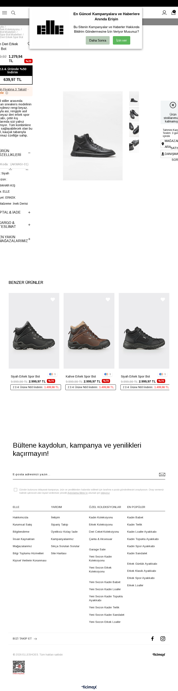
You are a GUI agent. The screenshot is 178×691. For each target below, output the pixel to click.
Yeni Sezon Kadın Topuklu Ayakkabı (106, 598)
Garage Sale (97, 549)
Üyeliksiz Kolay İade (64, 531)
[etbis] (19, 668)
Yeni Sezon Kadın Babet (104, 582)
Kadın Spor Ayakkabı (141, 546)
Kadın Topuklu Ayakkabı (143, 539)
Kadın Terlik (134, 524)
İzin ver (121, 40)
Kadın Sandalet (137, 553)
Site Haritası (58, 553)
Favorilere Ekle (53, 299)
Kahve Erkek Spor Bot (81, 376)
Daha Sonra (97, 40)
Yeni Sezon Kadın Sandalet (106, 614)
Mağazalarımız (22, 546)
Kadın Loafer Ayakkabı (142, 531)
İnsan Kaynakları (24, 539)
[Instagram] (162, 638)
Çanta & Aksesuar (100, 539)
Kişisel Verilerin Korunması (29, 560)
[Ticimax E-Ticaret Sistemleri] (89, 687)
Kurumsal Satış (22, 524)
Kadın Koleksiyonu (101, 517)
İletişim (55, 517)
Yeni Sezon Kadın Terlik (104, 607)
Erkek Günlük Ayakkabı (142, 563)
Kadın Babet (135, 517)
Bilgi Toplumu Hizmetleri (28, 553)
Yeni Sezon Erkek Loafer (104, 622)
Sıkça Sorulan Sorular (65, 546)
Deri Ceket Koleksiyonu (104, 531)
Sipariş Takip (59, 524)
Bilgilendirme (21, 531)
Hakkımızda (20, 517)
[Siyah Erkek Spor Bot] (34, 331)
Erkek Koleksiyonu (101, 524)
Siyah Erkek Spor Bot (25, 376)
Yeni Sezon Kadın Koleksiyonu (100, 558)
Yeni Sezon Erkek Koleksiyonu (100, 569)
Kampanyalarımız (62, 539)
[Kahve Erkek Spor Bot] (89, 331)
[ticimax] (158, 654)
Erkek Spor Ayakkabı (141, 578)
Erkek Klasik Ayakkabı (141, 570)
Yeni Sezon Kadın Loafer (105, 589)
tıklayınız (105, 493)
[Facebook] (152, 638)
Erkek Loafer (135, 585)
